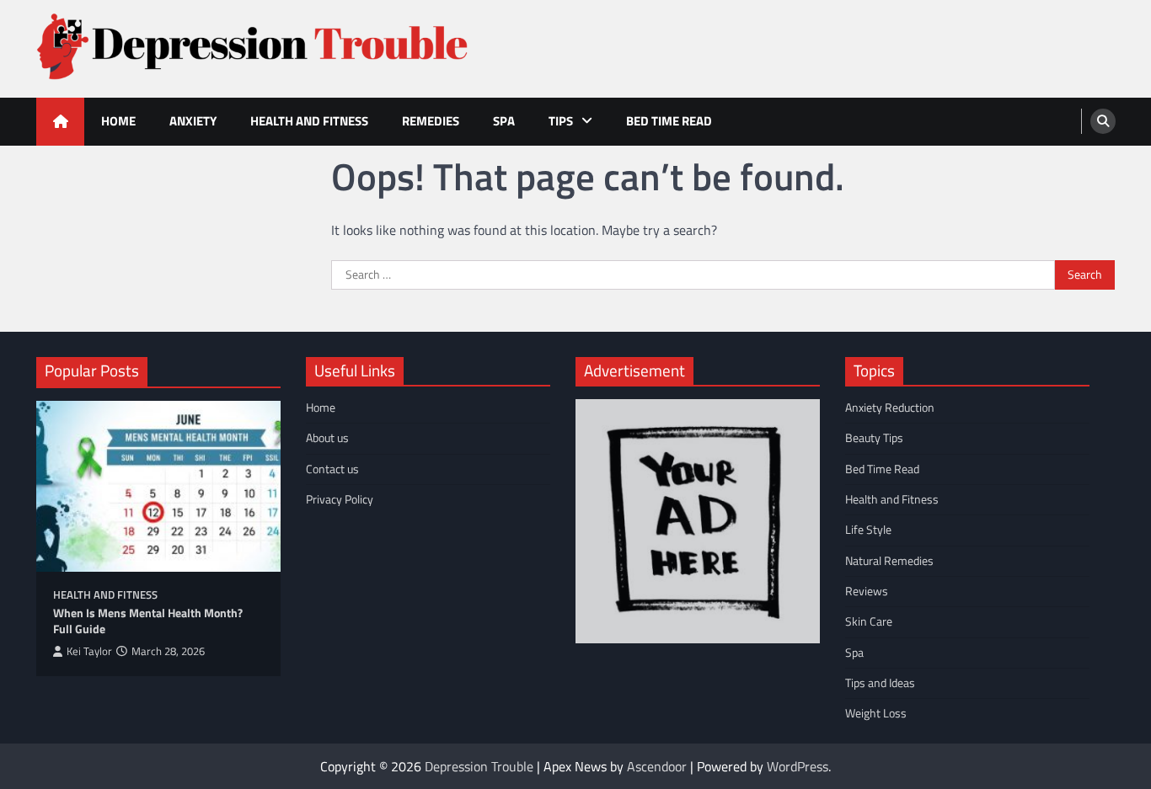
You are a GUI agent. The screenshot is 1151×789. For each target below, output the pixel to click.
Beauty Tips (874, 438)
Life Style (868, 529)
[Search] (1103, 121)
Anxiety (193, 121)
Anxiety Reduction (889, 407)
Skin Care (868, 621)
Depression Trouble (479, 766)
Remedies (430, 121)
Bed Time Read (669, 121)
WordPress (797, 766)
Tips (561, 121)
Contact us (332, 469)
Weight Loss (876, 713)
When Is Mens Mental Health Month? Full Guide (148, 621)
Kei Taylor (89, 651)
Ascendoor (657, 766)
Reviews (866, 591)
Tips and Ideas (880, 683)
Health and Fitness (309, 121)
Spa (504, 121)
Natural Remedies (889, 561)
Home (118, 121)
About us (327, 438)
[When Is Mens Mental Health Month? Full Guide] (158, 486)
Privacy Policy (339, 499)
